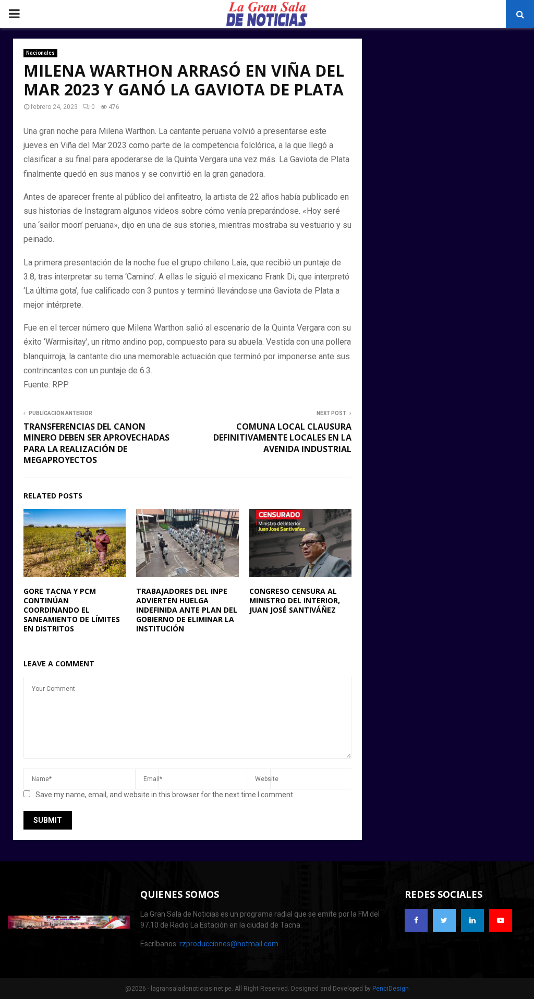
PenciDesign (390, 988)
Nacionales (40, 53)
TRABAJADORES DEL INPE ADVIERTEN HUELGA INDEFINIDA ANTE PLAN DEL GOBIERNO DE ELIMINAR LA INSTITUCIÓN (186, 610)
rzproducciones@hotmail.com (228, 944)
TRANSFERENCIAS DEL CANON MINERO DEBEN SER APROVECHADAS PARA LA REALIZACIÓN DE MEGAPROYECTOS (97, 443)
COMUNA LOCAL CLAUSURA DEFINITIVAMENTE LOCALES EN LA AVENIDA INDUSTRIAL (282, 438)
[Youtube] (500, 920)
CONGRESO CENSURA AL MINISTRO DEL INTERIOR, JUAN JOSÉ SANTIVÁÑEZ (294, 600)
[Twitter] (444, 920)
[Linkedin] (472, 920)
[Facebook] (416, 920)
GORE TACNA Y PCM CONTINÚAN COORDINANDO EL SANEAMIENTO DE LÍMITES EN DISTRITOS (71, 610)
